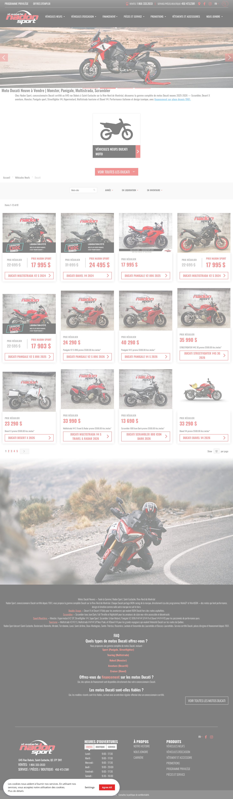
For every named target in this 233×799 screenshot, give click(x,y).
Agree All (107, 787)
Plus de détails (16, 791)
